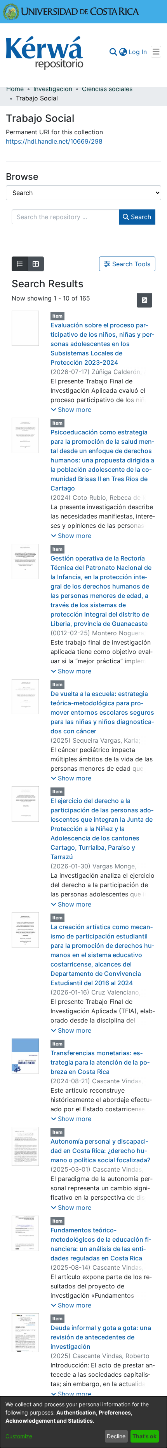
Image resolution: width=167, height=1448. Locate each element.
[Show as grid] (36, 264)
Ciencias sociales (107, 89)
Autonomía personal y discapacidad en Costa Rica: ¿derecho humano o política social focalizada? (100, 1150)
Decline (116, 1436)
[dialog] (83, 1422)
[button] (71, 409)
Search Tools (130, 264)
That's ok (144, 1436)
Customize (18, 1436)
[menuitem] (123, 51)
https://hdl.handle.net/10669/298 (54, 141)
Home (15, 89)
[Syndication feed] (144, 300)
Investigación (52, 89)
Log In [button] (138, 52)
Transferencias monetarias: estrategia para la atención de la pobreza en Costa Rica (100, 1062)
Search (140, 217)
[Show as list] (20, 264)
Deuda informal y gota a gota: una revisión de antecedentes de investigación (100, 1337)
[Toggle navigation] (156, 52)
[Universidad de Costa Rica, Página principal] (71, 11)
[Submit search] (113, 51)
